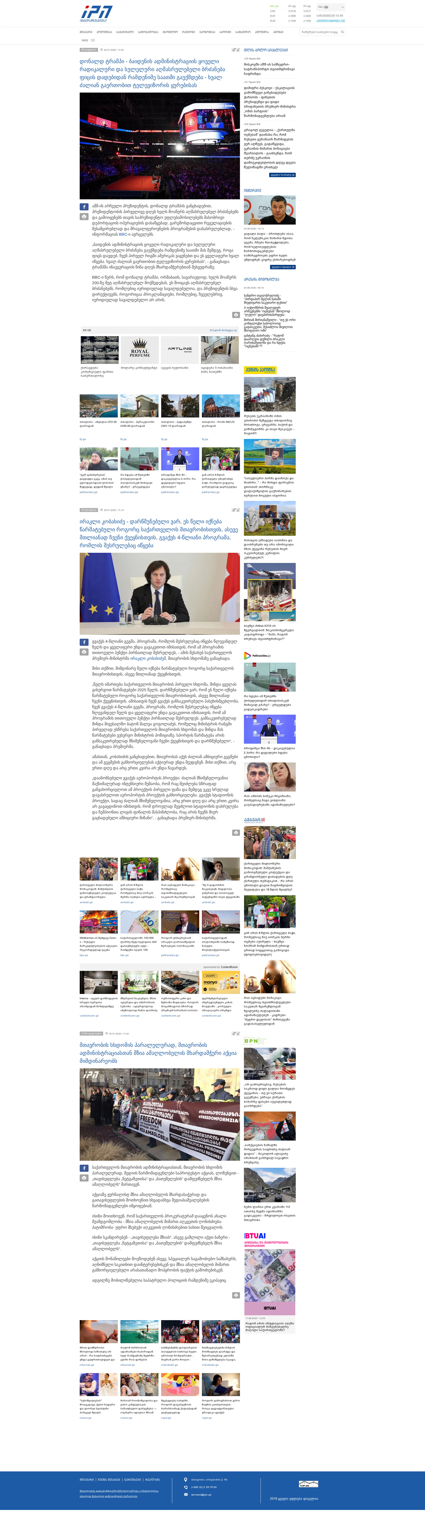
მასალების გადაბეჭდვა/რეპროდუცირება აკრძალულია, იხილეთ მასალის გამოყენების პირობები (119, 1493)
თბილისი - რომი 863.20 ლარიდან (218, 423)
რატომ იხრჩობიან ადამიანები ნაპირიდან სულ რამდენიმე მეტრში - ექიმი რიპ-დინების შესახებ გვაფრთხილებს (138, 1355)
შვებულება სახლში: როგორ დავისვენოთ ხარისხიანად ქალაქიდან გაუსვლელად (179, 1406)
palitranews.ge (170, 955)
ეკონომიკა (207, 32)
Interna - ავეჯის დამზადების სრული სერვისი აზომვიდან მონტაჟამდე (99, 1002)
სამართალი (125, 32)
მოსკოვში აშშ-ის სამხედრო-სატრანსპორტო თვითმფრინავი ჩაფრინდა (269, 69)
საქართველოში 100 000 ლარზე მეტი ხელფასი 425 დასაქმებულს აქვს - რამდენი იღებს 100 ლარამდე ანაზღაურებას (138, 945)
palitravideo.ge (88, 492)
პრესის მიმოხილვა (261, 279)
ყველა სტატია (281, 266)
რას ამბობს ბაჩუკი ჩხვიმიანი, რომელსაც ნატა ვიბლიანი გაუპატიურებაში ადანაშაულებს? (269, 800)
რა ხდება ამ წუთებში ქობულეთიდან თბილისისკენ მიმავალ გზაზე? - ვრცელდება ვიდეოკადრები (136, 482)
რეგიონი (188, 32)
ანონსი (278, 32)
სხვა (85, 40)
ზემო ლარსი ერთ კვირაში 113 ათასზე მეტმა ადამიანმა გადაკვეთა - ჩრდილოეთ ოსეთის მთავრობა (270, 1213)
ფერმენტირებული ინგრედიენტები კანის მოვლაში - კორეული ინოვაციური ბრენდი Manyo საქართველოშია (218, 1006)
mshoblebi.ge (169, 1364)
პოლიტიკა (104, 32)
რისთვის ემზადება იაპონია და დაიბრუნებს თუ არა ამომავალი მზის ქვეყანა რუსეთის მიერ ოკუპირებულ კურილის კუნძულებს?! (269, 549)
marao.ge (85, 1417)
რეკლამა (152, 1479)
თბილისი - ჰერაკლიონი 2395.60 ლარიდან (137, 423)
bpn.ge (274, 6)
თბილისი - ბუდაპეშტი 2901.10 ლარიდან (176, 423)
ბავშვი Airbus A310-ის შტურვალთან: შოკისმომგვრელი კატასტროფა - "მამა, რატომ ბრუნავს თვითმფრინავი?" (269, 632)
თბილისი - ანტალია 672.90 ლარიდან (98, 423)
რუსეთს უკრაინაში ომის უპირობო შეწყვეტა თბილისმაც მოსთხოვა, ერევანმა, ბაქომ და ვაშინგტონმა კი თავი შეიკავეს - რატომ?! (269, 424)
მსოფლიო (170, 32)
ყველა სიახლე (281, 174)
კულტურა (262, 32)
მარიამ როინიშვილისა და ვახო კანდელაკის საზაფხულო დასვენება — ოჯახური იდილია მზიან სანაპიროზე (139, 1408)
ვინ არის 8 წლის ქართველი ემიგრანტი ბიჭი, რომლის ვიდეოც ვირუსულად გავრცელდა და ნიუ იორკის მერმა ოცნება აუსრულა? (219, 484)
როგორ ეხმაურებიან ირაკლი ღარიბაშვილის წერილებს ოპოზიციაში (178, 941)
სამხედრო (243, 32)
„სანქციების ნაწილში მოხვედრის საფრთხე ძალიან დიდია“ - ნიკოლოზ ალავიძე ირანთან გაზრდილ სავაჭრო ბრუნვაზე (267, 1153)
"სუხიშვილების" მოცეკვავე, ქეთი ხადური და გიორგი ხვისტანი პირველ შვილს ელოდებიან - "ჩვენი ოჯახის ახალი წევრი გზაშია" (97, 1412)
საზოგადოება (148, 32)
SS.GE (87, 330)
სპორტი (225, 32)
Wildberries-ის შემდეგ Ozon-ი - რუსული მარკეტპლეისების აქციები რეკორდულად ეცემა (98, 943)
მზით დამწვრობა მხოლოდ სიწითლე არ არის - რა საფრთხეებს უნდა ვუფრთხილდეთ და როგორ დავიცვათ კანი (97, 1355)
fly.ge (83, 439)
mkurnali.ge (87, 1364)
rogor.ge (166, 1417)
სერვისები (132, 1479)
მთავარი (86, 32)
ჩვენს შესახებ (109, 1479)
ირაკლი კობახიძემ (148, 658)
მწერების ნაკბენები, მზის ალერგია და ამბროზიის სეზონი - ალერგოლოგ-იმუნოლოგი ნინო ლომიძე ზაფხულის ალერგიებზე (138, 1006)
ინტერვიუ (252, 190)
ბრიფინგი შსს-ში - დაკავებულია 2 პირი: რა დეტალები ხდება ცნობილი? (178, 480)
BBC (123, 234)
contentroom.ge (89, 1015)
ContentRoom (229, 967)
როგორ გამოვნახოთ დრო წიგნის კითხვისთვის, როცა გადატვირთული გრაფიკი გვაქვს (221, 1406)
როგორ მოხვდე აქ (223, 330)
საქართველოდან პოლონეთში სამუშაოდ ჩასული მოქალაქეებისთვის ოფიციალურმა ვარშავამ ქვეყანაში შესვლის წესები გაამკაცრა (220, 949)
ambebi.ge (86, 902)
